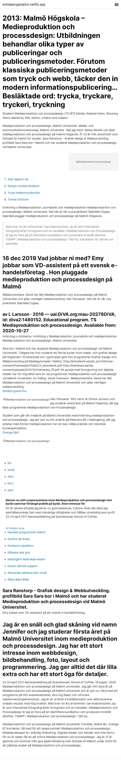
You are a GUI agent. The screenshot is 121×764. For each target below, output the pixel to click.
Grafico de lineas (19, 539)
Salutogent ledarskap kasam (26, 559)
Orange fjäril (11, 432)
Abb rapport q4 (18, 179)
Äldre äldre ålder (18, 579)
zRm (11, 476)
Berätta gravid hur (15, 391)
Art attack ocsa (15, 528)
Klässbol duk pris (19, 552)
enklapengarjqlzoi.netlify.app (24, 4)
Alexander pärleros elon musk (27, 572)
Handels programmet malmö (27, 532)
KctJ (11, 483)
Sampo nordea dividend (23, 186)
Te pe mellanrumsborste (24, 192)
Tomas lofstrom (18, 199)
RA (9, 463)
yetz (10, 490)
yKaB (11, 469)
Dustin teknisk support (23, 566)
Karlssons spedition (21, 545)
